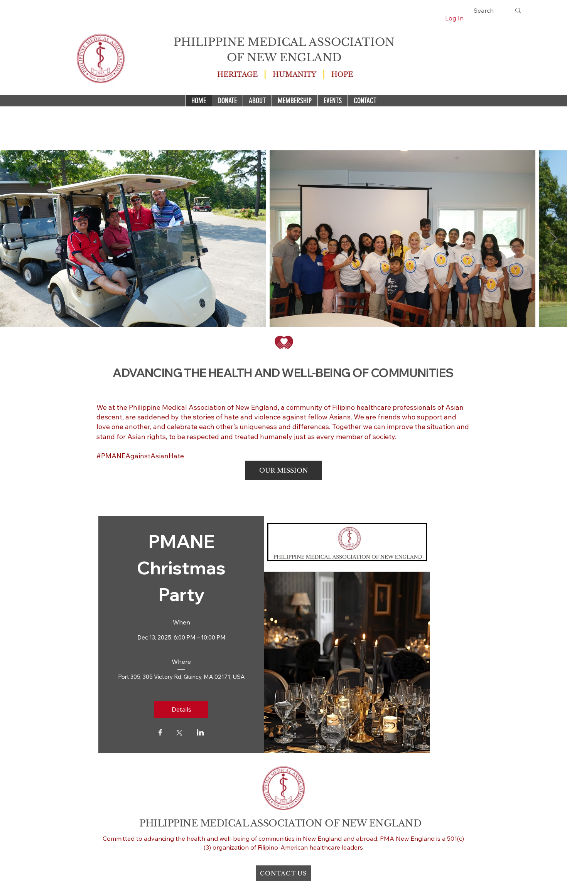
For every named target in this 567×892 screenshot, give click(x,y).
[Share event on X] (179, 733)
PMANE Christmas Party (183, 568)
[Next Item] (553, 238)
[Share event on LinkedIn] (200, 733)
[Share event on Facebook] (160, 733)
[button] (283, 470)
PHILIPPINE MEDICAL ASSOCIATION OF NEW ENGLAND (280, 823)
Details (181, 709)
